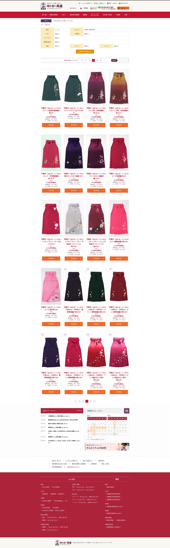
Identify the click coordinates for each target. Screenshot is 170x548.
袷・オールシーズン (52, 517)
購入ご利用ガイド (101, 3)
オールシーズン (80, 487)
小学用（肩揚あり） (59, 500)
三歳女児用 (61, 493)
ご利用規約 (85, 8)
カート (123, 8)
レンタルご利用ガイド (86, 3)
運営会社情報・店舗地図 (79, 463)
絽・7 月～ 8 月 (89, 487)
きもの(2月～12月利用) (47, 510)
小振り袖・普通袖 (46, 500)
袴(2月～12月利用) (59, 510)
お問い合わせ (124, 3)
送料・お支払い (113, 3)
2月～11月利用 (55, 487)
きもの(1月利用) (46, 507)
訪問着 (44, 527)
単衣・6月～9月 (63, 517)
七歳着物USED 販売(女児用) (113, 493)
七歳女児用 (45, 493)
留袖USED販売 (110, 520)
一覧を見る (78, 410)
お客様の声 (101, 460)
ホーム (42, 24)
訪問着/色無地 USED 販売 (113, 527)
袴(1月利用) (56, 507)
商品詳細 (51, 125)
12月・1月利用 (45, 487)
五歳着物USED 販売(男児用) (113, 496)
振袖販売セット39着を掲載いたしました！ (58, 427)
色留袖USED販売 (121, 520)
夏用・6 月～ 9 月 (93, 496)
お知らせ (74, 8)
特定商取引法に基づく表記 (59, 463)
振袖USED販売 (110, 487)
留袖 (43, 517)
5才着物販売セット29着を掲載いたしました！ (59, 416)
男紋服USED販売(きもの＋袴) (114, 513)
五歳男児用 (53, 493)
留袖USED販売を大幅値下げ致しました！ (58, 423)
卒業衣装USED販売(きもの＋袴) (114, 506)
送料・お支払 (105, 463)
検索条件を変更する (85, 51)
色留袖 (44, 520)
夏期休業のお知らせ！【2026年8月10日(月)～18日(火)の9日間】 (63, 419)
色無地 (44, 529)
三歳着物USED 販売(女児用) (113, 499)
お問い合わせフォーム (73, 467)
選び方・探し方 (56, 460)
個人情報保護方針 (57, 467)
